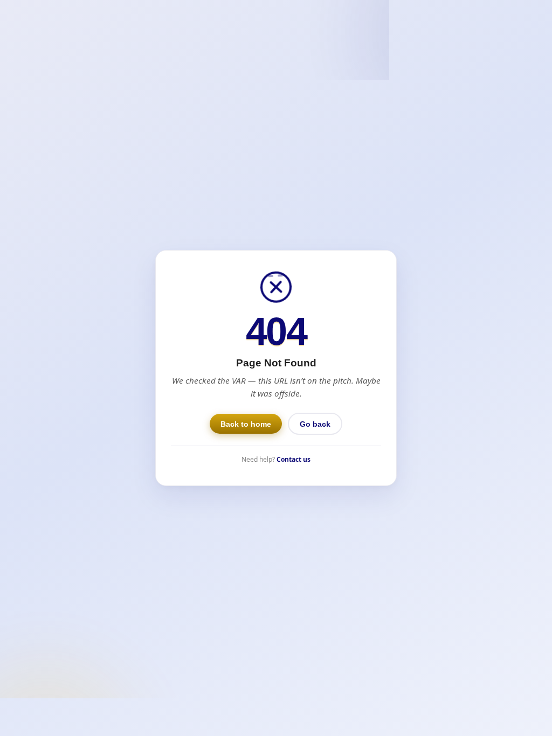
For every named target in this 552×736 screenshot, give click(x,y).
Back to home (245, 424)
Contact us (293, 459)
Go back (315, 424)
